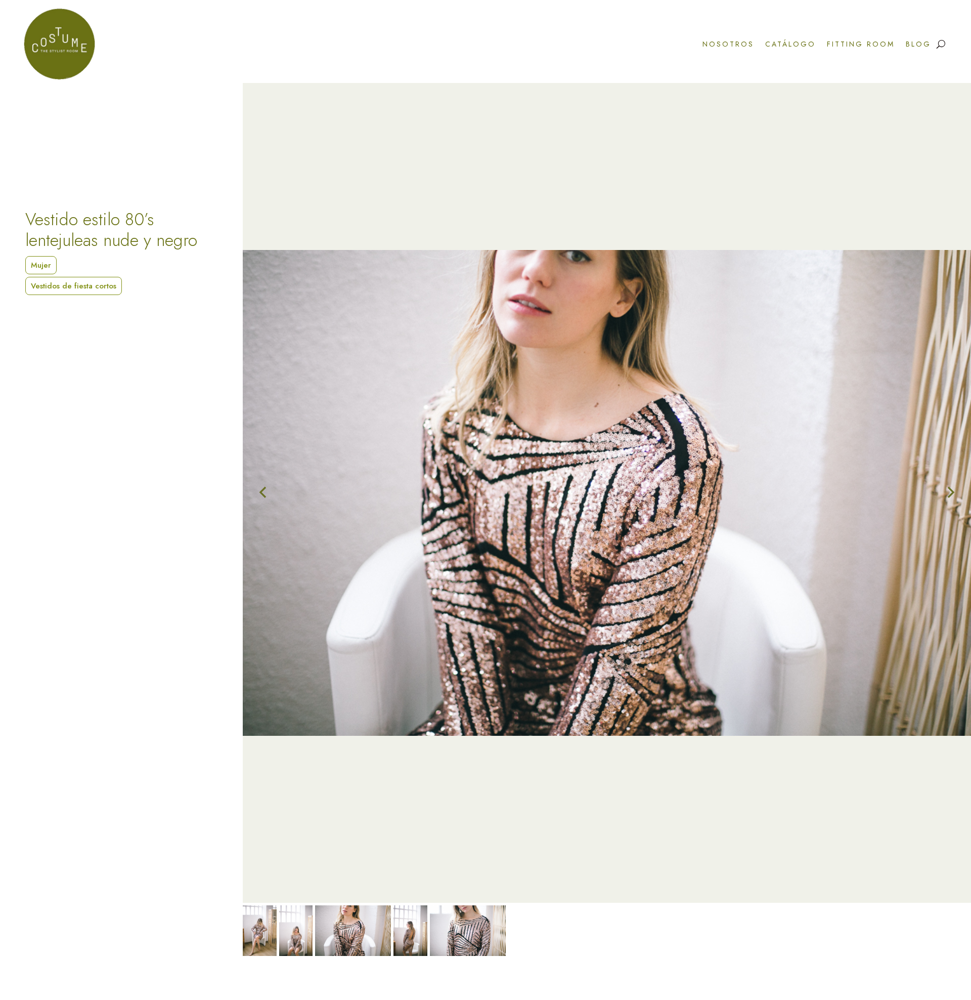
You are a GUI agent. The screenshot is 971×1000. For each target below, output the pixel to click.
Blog (918, 44)
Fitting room (861, 44)
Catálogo (790, 44)
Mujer (41, 265)
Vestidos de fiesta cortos (73, 285)
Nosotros (728, 44)
